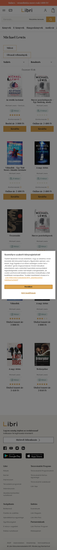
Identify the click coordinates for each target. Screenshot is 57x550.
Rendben (28, 287)
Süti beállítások (28, 293)
